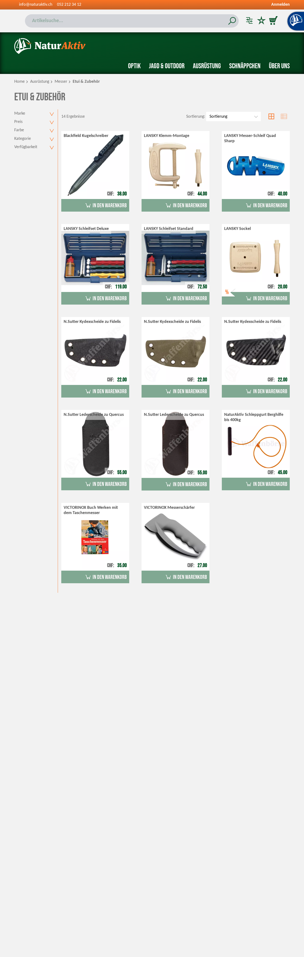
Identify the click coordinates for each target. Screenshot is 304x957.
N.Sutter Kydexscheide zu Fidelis (92, 322)
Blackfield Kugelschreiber (86, 136)
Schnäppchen (245, 66)
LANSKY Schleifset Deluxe (86, 229)
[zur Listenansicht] (284, 116)
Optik (134, 66)
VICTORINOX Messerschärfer (169, 507)
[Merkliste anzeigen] (261, 21)
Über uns (279, 66)
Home (19, 81)
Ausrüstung (207, 66)
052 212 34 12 (69, 4)
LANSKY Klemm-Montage (166, 136)
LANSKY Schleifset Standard (168, 229)
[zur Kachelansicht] (271, 116)
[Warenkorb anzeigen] (273, 21)
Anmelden (280, 4)
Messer (61, 81)
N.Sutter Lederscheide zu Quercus (94, 415)
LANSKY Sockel (237, 229)
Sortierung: (195, 116)
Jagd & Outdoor (167, 66)
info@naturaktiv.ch (35, 4)
